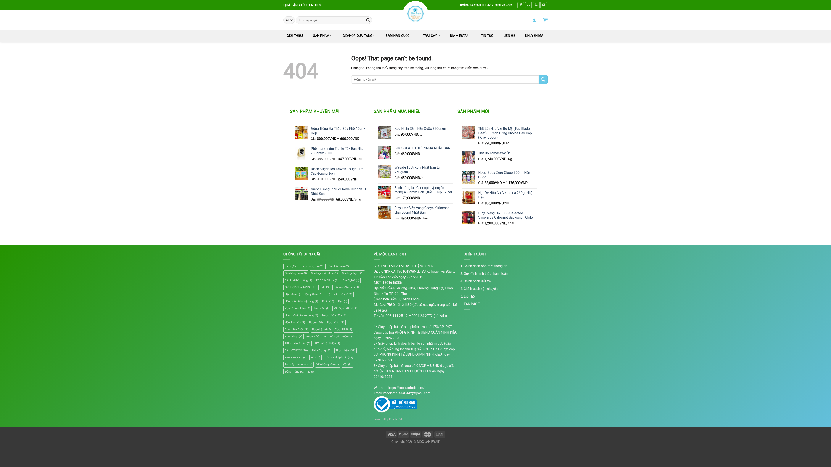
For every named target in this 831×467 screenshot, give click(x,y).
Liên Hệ (509, 36)
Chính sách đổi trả (477, 281)
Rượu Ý (312, 336)
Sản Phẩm (321, 36)
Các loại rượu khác (324, 273)
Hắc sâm (292, 294)
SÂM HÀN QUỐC (397, 36)
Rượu (316, 322)
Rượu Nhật (343, 329)
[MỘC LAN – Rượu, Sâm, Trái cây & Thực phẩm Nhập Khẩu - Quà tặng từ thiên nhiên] (415, 13)
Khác (328, 301)
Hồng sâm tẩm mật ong (301, 301)
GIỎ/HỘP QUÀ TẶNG (358, 36)
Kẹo (342, 301)
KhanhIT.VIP (396, 419)
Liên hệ (469, 296)
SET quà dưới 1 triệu (337, 336)
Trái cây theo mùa (298, 364)
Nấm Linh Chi (295, 322)
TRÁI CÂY (430, 36)
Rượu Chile (335, 322)
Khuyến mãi (534, 36)
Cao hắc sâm (339, 266)
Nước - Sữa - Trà (335, 315)
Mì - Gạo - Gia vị (346, 308)
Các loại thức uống (298, 280)
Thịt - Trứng (322, 350)
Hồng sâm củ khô (339, 294)
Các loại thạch (353, 273)
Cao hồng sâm (296, 273)
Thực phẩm (345, 350)
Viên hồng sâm (327, 364)
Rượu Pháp (293, 336)
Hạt (325, 287)
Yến (347, 364)
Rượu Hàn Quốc (296, 329)
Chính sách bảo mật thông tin (485, 266)
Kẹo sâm (322, 308)
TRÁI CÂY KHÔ (296, 357)
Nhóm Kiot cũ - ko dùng (301, 315)
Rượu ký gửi (321, 329)
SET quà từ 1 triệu (297, 343)
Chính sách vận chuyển (481, 289)
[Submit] (368, 20)
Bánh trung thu (312, 266)
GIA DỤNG (351, 280)
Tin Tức (487, 36)
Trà (315, 357)
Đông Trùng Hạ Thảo (300, 371)
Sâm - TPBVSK (296, 350)
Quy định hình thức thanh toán (486, 274)
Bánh (291, 266)
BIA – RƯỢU (459, 36)
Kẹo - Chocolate (297, 308)
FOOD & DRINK (327, 280)
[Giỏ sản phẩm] (545, 20)
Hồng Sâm (313, 294)
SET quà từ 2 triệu (327, 343)
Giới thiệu (295, 36)
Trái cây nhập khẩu (338, 357)
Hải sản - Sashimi (347, 287)
